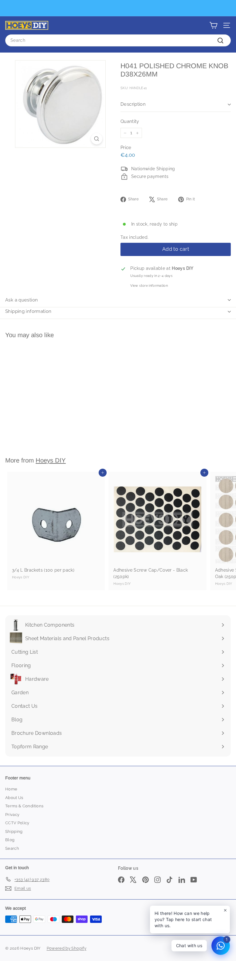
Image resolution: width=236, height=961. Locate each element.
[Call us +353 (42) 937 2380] (117, 8)
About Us (14, 797)
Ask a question (21, 300)
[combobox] (118, 40)
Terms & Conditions (24, 806)
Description (133, 104)
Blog (9, 839)
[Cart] (213, 25)
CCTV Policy (17, 823)
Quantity (129, 121)
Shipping (14, 831)
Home (11, 789)
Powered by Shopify (66, 948)
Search (12, 848)
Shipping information (28, 311)
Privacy (12, 814)
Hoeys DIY (51, 460)
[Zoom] (96, 138)
